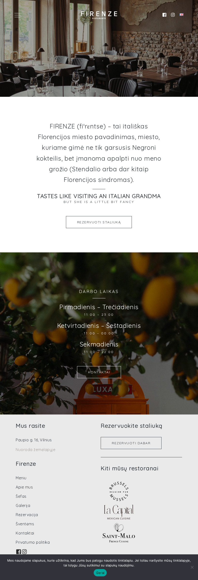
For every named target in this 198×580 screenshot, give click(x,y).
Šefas (21, 496)
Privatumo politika (33, 542)
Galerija (23, 505)
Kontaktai (99, 372)
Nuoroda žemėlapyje (35, 449)
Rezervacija (27, 514)
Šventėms (25, 523)
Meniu (21, 477)
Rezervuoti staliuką (99, 222)
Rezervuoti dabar (131, 443)
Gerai (100, 573)
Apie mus (24, 487)
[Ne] (192, 567)
